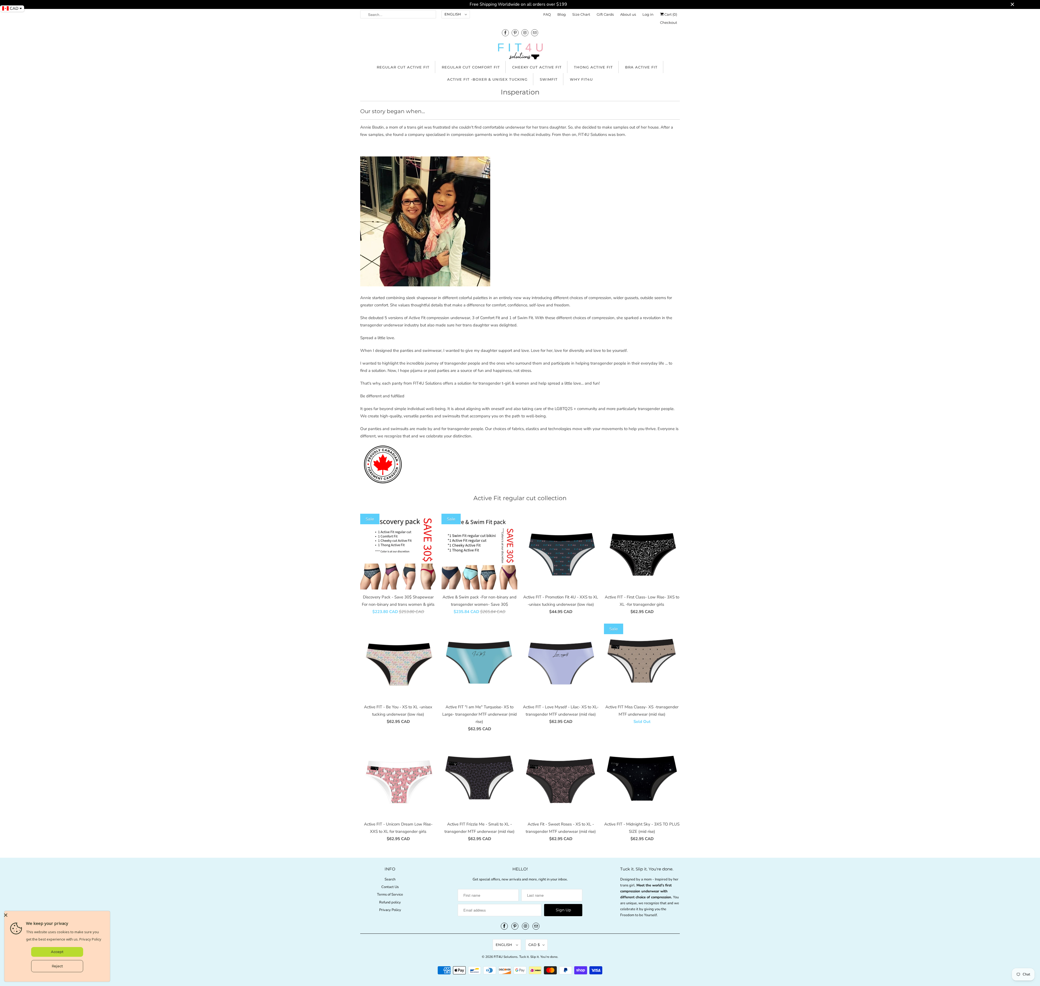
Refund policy (390, 902)
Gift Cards (605, 14)
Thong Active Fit (593, 67)
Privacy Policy (390, 910)
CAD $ (534, 944)
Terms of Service (390, 894)
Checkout (668, 22)
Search (390, 879)
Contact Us (390, 887)
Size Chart (581, 14)
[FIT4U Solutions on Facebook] (505, 33)
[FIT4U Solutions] (520, 52)
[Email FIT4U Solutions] (534, 33)
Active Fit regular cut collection (520, 498)
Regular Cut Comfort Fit (471, 67)
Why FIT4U (581, 79)
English (453, 14)
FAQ (547, 14)
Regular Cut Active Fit (403, 67)
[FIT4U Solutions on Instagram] (524, 33)
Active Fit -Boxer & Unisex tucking (487, 79)
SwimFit (549, 79)
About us (628, 14)
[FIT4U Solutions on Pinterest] (515, 33)
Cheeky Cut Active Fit (537, 67)
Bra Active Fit (641, 67)
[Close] (56, 915)
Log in (648, 14)
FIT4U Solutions (506, 957)
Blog (561, 14)
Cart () (670, 14)
